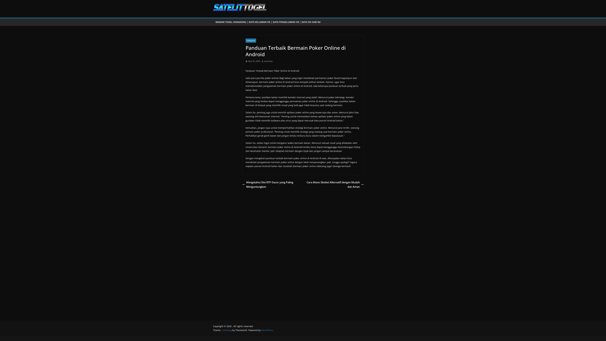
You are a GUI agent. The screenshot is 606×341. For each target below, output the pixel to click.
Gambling (251, 40)
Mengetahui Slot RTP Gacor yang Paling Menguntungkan (269, 185)
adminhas (268, 61)
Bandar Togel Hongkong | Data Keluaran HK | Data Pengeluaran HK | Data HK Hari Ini (268, 22)
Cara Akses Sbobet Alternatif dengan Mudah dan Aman (333, 185)
